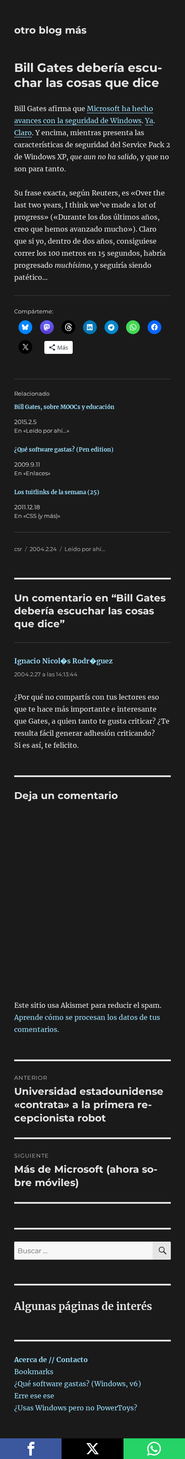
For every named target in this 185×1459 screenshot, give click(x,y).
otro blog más (50, 30)
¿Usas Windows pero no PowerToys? (75, 1407)
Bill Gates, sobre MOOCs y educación (64, 407)
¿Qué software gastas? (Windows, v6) (77, 1383)
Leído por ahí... (85, 548)
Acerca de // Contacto (51, 1359)
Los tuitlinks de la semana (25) (56, 492)
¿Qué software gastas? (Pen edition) (64, 449)
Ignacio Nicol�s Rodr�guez (63, 661)
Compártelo (31, 1448)
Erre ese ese (34, 1395)
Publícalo (92, 1448)
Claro (23, 132)
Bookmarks (33, 1371)
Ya (149, 120)
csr (18, 548)
